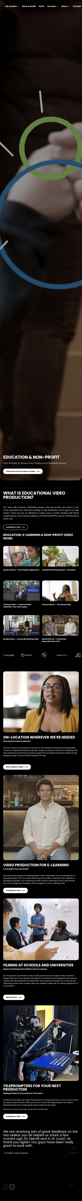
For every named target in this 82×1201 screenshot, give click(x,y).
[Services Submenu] (57, 6)
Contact (77, 6)
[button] (12, 1187)
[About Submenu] (68, 6)
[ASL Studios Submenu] (18, 6)
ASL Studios (11, 6)
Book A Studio (29, 6)
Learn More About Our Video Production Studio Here (25, 1109)
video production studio (36, 1102)
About (64, 6)
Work (41, 6)
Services (51, 6)
